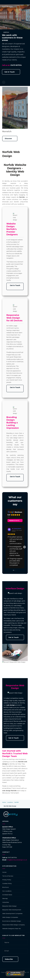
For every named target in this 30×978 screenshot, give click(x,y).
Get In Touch (9, 72)
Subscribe (9, 959)
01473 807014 (7, 7)
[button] (5, 547)
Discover (8, 138)
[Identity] (24, 6)
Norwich (7, 131)
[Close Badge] (24, 971)
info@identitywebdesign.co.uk (17, 860)
